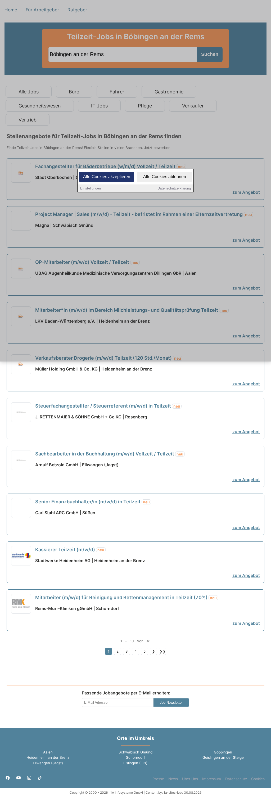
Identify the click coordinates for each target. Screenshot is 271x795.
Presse (158, 779)
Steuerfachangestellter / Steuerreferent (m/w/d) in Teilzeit (107, 406)
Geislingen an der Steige (223, 757)
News (173, 779)
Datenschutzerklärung (174, 188)
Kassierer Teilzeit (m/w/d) (69, 549)
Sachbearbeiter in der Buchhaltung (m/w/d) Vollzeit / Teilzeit (109, 454)
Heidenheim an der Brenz (47, 757)
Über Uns (190, 779)
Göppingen (223, 752)
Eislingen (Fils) (135, 763)
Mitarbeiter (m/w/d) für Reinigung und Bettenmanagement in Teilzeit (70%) (126, 597)
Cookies (258, 779)
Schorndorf (135, 757)
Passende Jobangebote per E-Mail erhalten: (126, 692)
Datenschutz (236, 779)
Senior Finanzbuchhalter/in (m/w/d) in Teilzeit (92, 501)
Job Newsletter (171, 702)
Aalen (48, 752)
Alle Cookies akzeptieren (106, 176)
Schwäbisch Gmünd (135, 752)
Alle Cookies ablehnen (164, 176)
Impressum (211, 779)
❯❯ (162, 651)
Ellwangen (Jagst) (48, 763)
